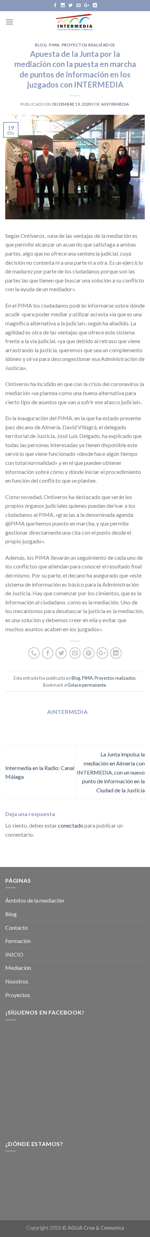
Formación (18, 940)
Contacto (16, 927)
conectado (70, 825)
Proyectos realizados (88, 45)
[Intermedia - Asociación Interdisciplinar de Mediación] (75, 21)
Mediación (18, 967)
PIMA (54, 45)
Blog (41, 45)
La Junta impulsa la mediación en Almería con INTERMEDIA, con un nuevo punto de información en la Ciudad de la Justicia (111, 772)
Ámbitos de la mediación (34, 900)
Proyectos (17, 994)
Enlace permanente (87, 685)
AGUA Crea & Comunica (96, 1228)
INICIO (14, 954)
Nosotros (16, 981)
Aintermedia (115, 104)
